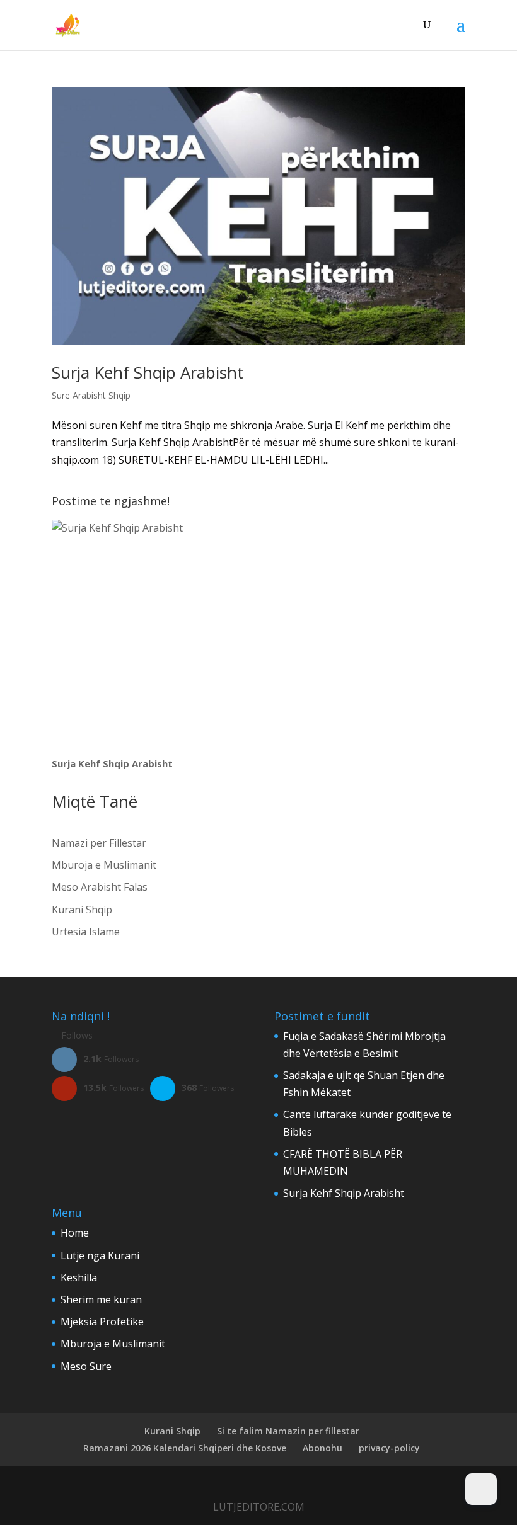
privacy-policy (389, 1448)
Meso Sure (86, 1366)
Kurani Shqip (82, 910)
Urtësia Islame (86, 932)
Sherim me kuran (101, 1299)
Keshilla (79, 1277)
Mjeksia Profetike (102, 1321)
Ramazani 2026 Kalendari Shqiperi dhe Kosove (184, 1448)
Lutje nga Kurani (100, 1255)
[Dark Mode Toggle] (481, 1489)
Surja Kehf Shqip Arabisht (147, 372)
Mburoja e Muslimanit (104, 865)
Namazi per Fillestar (99, 843)
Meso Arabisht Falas (100, 887)
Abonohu (322, 1448)
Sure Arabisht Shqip (91, 395)
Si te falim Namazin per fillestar (288, 1431)
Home (75, 1233)
